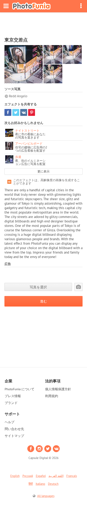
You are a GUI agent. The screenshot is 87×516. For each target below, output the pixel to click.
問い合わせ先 (14, 429)
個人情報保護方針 (58, 389)
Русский (27, 476)
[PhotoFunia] (31, 6)
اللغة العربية (56, 476)
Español (41, 476)
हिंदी (31, 484)
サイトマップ (14, 436)
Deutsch (53, 484)
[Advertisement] (43, 23)
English (15, 476)
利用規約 (51, 396)
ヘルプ (9, 422)
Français (71, 476)
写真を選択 (38, 287)
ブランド (11, 403)
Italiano (40, 484)
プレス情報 (13, 396)
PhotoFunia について (19, 389)
